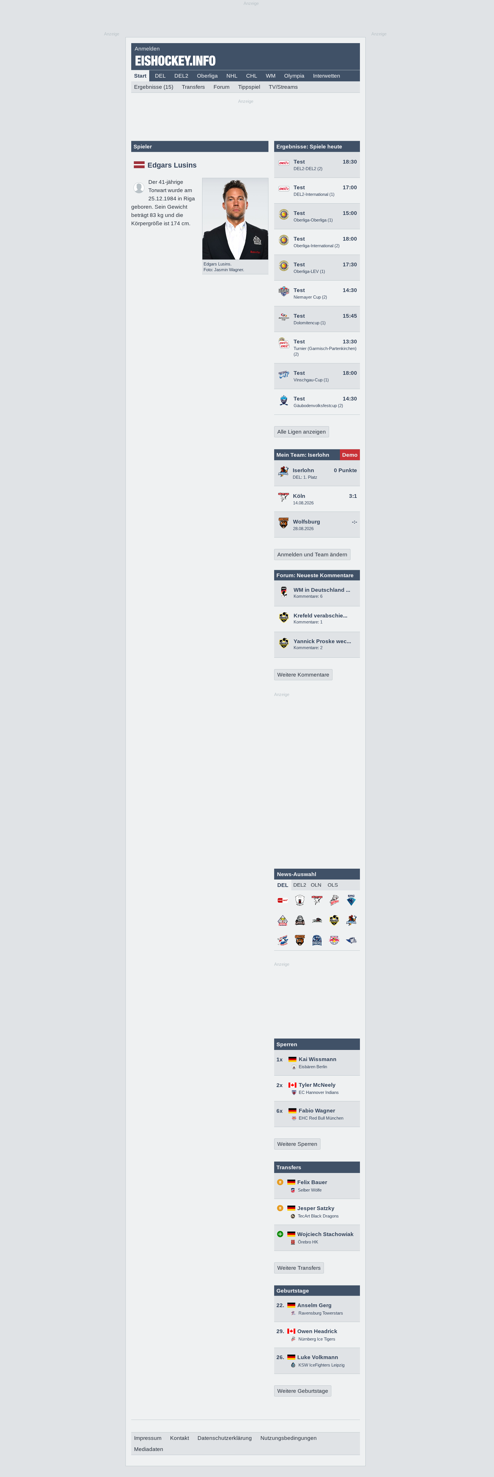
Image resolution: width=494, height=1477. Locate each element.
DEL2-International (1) (314, 194)
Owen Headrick (317, 1331)
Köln (299, 496)
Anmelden (147, 49)
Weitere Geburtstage (302, 1391)
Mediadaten (148, 1449)
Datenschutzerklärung (225, 1438)
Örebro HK (307, 1241)
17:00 (350, 187)
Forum (222, 87)
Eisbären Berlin (313, 1066)
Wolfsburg (306, 522)
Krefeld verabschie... (320, 616)
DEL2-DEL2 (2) (308, 168)
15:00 (350, 213)
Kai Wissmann (317, 1059)
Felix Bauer (312, 1182)
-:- (354, 522)
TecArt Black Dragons (318, 1216)
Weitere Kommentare (303, 675)
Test (299, 162)
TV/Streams (283, 87)
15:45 (350, 316)
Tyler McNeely (317, 1085)
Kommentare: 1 (308, 621)
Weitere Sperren (297, 1144)
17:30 (350, 264)
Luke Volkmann (317, 1357)
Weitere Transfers (299, 1268)
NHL (232, 76)
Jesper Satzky (315, 1208)
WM (271, 76)
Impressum (148, 1438)
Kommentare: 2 (308, 647)
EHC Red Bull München (321, 1118)
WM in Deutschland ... (322, 590)
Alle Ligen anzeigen (301, 432)
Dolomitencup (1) (310, 322)
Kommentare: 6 (308, 596)
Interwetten (326, 76)
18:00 (350, 239)
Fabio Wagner (317, 1111)
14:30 (350, 290)
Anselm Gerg (314, 1305)
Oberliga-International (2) (317, 245)
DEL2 (181, 76)
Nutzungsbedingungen (288, 1438)
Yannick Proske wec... (322, 641)
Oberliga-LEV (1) (309, 271)
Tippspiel (249, 87)
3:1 (353, 496)
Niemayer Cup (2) (310, 297)
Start (140, 76)
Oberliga (207, 76)
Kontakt (179, 1438)
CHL (251, 76)
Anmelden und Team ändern (312, 555)
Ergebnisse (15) (153, 87)
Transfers (193, 87)
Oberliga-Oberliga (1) (313, 220)
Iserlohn (303, 470)
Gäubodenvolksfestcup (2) (318, 405)
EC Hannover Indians (319, 1092)
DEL (160, 76)
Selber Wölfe (309, 1190)
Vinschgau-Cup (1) (311, 379)
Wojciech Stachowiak (325, 1234)
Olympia (294, 76)
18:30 (350, 162)
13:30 (350, 342)
